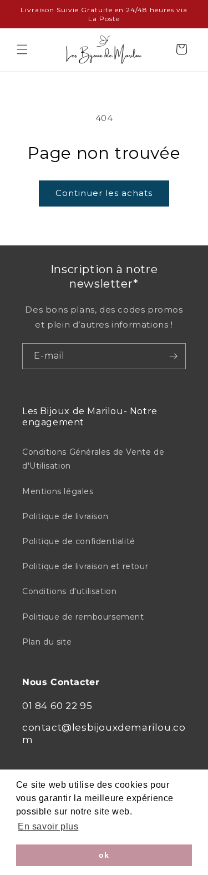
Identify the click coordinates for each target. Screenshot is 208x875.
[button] (22, 49)
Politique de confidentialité (78, 541)
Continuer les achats (104, 193)
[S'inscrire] (173, 356)
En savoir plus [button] (48, 826)
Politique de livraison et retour (85, 566)
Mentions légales (58, 491)
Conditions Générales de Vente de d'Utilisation (93, 459)
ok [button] (104, 855)
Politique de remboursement (83, 617)
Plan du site (47, 642)
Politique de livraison (65, 516)
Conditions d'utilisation (69, 591)
